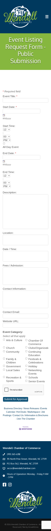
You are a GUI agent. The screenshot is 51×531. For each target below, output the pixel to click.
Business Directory (13, 408)
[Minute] (25, 136)
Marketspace (34, 412)
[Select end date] (4, 161)
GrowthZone (33, 527)
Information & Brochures (36, 415)
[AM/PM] (25, 140)
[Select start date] (4, 115)
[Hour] (25, 129)
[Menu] (47, 16)
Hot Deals (21, 412)
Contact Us (18, 415)
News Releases (31, 408)
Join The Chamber (26, 418)
